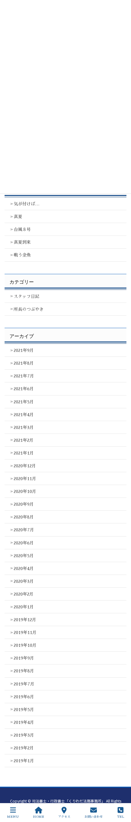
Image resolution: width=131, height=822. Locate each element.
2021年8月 (24, 363)
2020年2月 (24, 594)
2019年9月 (24, 658)
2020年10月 (25, 491)
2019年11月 (25, 632)
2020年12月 (25, 466)
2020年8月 (24, 517)
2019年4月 (24, 722)
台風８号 (22, 229)
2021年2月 (24, 440)
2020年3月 (24, 581)
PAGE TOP (119, 794)
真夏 (18, 216)
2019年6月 (24, 697)
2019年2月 (24, 748)
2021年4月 (24, 415)
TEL (120, 816)
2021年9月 (24, 350)
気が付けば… (27, 204)
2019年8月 (24, 671)
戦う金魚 (22, 255)
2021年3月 (24, 427)
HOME (38, 816)
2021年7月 (24, 376)
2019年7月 (24, 684)
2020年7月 (24, 530)
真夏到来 (22, 242)
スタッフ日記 (26, 296)
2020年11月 (25, 479)
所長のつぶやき (29, 309)
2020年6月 (24, 543)
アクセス (64, 816)
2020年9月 (24, 504)
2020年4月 (24, 568)
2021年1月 (24, 453)
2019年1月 (24, 761)
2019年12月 (25, 620)
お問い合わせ (93, 816)
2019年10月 (25, 645)
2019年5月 (24, 709)
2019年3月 (24, 735)
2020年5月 (24, 556)
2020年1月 (24, 607)
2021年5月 (24, 402)
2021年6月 (24, 389)
